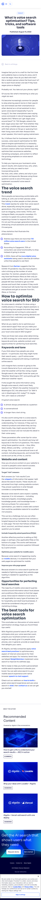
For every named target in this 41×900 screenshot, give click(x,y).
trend (7, 204)
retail (11, 686)
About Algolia (27, 863)
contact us (23, 686)
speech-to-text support (18, 676)
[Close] (38, 876)
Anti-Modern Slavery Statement (20, 868)
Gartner (16, 266)
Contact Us (19, 863)
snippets (8, 479)
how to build (29, 680)
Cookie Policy (17, 887)
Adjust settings (20, 894)
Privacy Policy (29, 887)
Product (20, 13)
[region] (20, 886)
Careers (12, 863)
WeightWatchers (17, 659)
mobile (7, 559)
